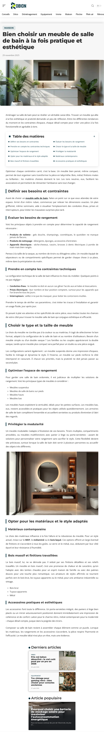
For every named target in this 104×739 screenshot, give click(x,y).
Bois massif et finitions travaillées (24, 161)
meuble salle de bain (36, 198)
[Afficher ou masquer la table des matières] (69, 136)
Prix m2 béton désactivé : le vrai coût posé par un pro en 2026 (43, 660)
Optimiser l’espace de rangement (24, 151)
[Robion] (18, 5)
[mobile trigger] (5, 5)
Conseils (35, 705)
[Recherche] (92, 6)
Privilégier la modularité (66, 151)
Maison (9, 28)
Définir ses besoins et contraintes (24, 141)
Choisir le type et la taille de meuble (71, 146)
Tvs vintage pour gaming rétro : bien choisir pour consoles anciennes (42, 681)
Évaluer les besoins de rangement (70, 141)
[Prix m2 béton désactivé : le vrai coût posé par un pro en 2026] (67, 660)
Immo (33, 655)
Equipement (36, 676)
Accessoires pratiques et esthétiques (71, 161)
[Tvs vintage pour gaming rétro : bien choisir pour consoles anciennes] (67, 681)
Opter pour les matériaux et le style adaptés (29, 156)
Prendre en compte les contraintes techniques (30, 146)
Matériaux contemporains (66, 156)
